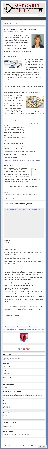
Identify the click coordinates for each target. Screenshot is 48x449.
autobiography (20, 329)
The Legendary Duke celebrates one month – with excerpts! (15, 356)
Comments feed (7, 406)
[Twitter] (33, 441)
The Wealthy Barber (34, 71)
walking (36, 329)
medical (27, 196)
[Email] (41, 441)
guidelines (33, 283)
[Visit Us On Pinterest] (24, 350)
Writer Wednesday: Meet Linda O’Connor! (20, 29)
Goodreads (44, 441)
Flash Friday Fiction (10, 329)
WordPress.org (7, 407)
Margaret (16, 31)
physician (37, 196)
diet (23, 329)
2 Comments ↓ (22, 31)
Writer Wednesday (10, 196)
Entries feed (6, 404)
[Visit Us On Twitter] (21, 350)
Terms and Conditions (7, 425)
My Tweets (5, 387)
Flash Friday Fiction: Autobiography (18, 204)
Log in (5, 403)
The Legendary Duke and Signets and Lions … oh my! (14, 359)
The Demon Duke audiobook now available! (12, 358)
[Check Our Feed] (29, 350)
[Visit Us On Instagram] (26, 350)
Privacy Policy (6, 415)
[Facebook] (30, 441)
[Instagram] (39, 441)
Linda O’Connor (14, 37)
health (18, 196)
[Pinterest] (36, 441)
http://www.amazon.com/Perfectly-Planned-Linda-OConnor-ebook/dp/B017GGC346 (22, 160)
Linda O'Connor (22, 196)
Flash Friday (14, 314)
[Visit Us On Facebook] (19, 350)
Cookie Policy (24, 446)
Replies (16, 198)
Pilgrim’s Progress (21, 276)
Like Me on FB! (7, 378)
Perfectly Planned (8, 103)
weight (39, 329)
